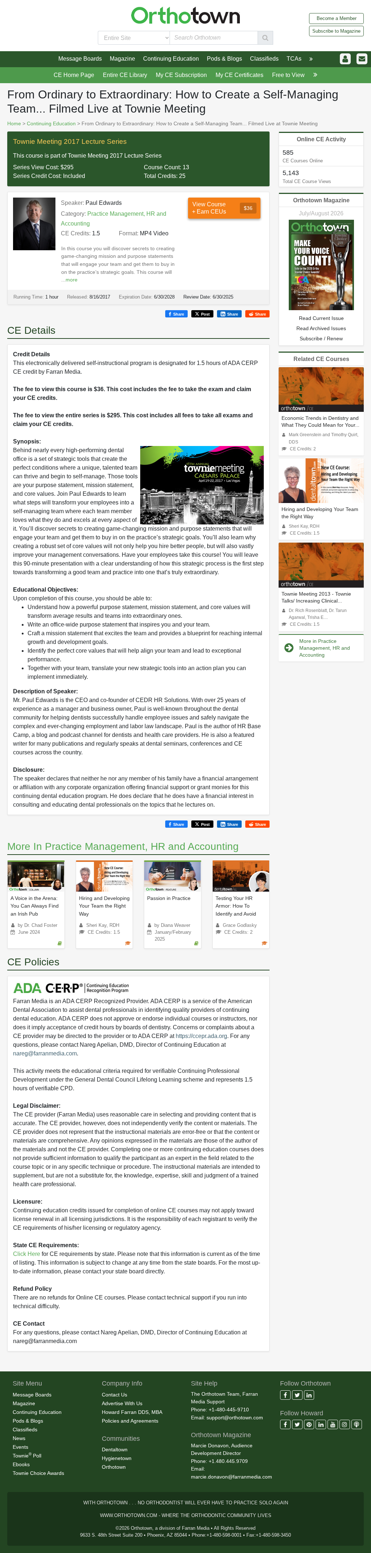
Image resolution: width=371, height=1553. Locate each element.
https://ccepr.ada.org (201, 1036)
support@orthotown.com (235, 1417)
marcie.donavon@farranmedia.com (231, 1477)
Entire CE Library (125, 75)
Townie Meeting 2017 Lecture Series (70, 141)
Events (20, 1447)
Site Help (204, 1383)
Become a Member (337, 18)
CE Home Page (74, 75)
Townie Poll (27, 1455)
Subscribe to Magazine (336, 31)
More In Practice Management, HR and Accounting (123, 846)
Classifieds (25, 1429)
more (72, 280)
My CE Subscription (181, 75)
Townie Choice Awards (38, 1473)
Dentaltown (115, 1449)
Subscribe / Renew (321, 338)
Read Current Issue (321, 318)
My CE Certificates (239, 75)
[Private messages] (362, 59)
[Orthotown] (185, 15)
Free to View (288, 75)
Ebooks (21, 1464)
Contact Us (114, 1395)
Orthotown (114, 1467)
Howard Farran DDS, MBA (132, 1412)
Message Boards (32, 1395)
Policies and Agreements (130, 1421)
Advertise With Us (122, 1403)
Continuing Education (51, 123)
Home (14, 123)
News (19, 1438)
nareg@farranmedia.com (45, 1053)
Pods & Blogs (28, 1421)
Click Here (26, 1254)
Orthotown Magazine (321, 200)
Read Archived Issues (321, 328)
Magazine (24, 1403)
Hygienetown (117, 1458)
